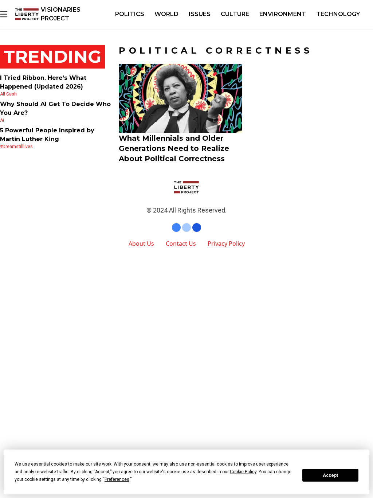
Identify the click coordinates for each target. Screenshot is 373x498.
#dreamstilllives (16, 146)
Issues (200, 14)
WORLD (166, 14)
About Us (141, 244)
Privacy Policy (226, 244)
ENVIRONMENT (282, 14)
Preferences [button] (117, 479)
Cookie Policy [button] (243, 471)
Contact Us (181, 244)
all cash (8, 94)
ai (2, 120)
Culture (235, 14)
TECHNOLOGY (338, 14)
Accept (330, 475)
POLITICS (129, 14)
